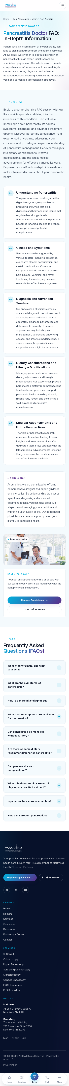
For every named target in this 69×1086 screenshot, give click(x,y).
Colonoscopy (10, 959)
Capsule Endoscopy (14, 979)
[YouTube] (25, 890)
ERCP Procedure (12, 985)
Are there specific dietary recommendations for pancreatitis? (34, 750)
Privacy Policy (10, 1065)
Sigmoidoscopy (12, 974)
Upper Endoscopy (13, 964)
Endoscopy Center (13, 934)
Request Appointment (34, 600)
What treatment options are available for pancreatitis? (34, 716)
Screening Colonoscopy (16, 969)
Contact (7, 939)
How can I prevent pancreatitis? (34, 815)
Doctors (7, 913)
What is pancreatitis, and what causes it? (34, 667)
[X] (16, 890)
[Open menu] (62, 5)
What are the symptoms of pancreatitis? (34, 684)
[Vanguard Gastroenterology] (10, 5)
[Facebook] (6, 890)
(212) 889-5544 (51, 877)
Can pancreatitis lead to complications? (34, 768)
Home (6, 19)
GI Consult (8, 954)
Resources (9, 929)
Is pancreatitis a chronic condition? (34, 801)
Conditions (9, 924)
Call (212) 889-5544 (34, 609)
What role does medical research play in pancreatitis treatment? (34, 785)
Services (8, 918)
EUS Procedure (11, 990)
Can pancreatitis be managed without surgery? (34, 733)
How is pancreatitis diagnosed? (34, 700)
